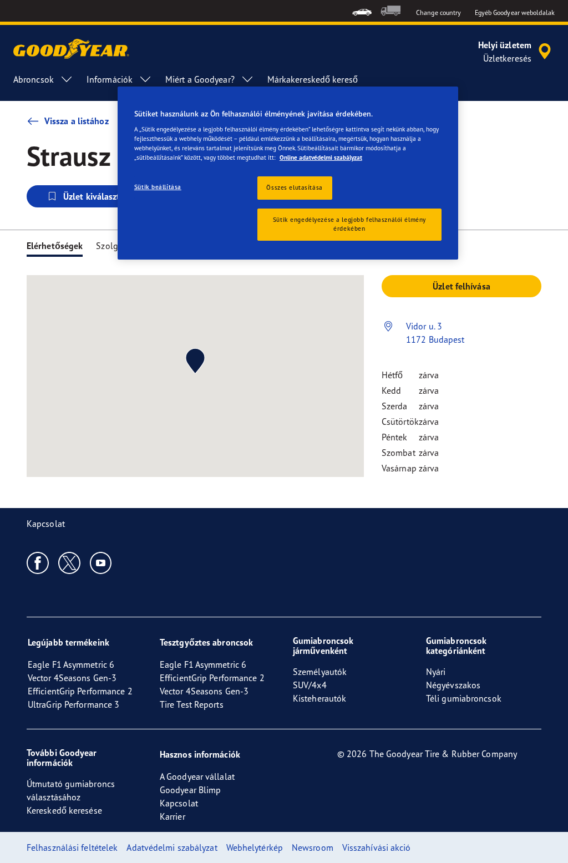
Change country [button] (438, 12)
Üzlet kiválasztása (98, 196)
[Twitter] (69, 562)
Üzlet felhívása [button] (461, 286)
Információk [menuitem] (110, 79)
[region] (288, 173)
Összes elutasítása (294, 187)
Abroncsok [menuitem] (33, 79)
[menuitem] (362, 11)
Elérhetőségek (55, 245)
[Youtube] (101, 562)
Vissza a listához (76, 120)
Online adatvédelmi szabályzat (321, 157)
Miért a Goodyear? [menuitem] (200, 79)
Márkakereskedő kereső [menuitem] (312, 79)
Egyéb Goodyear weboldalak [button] (515, 12)
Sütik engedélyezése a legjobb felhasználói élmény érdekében (349, 224)
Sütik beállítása (157, 187)
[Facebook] (38, 562)
